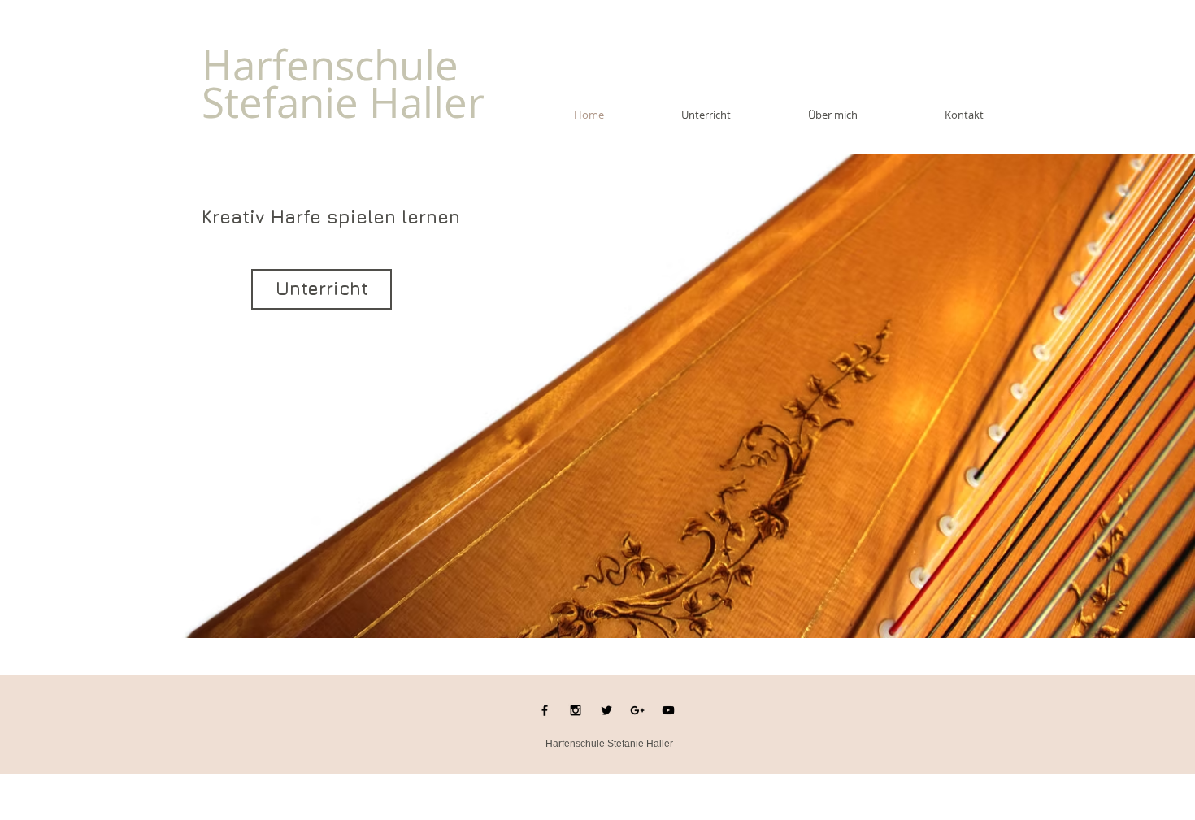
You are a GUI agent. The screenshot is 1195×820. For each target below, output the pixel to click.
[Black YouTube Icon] (668, 710)
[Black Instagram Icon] (575, 710)
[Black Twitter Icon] (606, 710)
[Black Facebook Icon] (544, 710)
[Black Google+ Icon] (637, 710)
